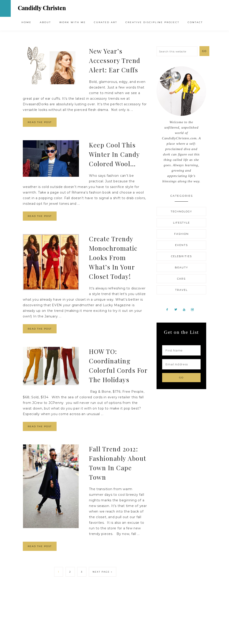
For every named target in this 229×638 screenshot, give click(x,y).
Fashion (181, 233)
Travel (181, 289)
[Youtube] (185, 309)
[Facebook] (169, 309)
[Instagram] (193, 309)
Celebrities (181, 256)
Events (181, 245)
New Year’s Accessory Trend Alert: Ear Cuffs (114, 60)
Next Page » (102, 571)
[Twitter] (177, 309)
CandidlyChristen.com (42, 8)
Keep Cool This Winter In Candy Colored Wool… (114, 154)
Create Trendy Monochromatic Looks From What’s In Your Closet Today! (113, 257)
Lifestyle (181, 222)
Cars (181, 278)
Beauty (181, 267)
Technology (181, 211)
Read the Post (40, 122)
